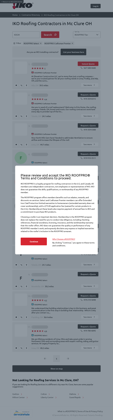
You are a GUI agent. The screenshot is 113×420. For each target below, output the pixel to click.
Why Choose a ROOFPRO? (63, 239)
